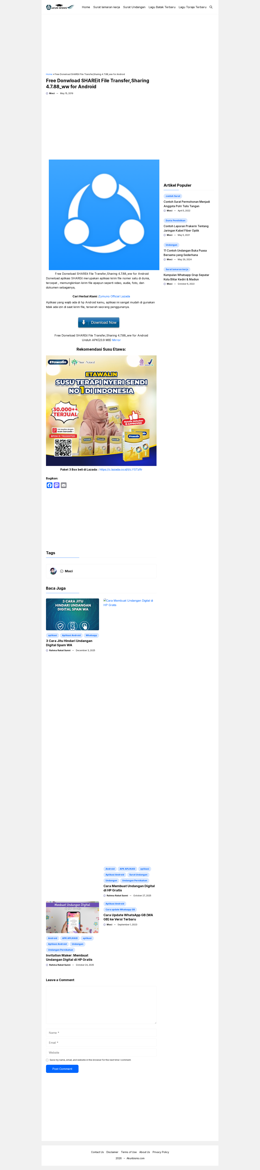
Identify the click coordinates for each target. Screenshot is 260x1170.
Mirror (116, 340)
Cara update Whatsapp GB (120, 909)
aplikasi (52, 635)
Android (110, 869)
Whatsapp (91, 635)
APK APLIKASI (127, 869)
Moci (52, 93)
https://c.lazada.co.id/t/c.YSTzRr (120, 469)
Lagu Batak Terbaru (162, 7)
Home (86, 7)
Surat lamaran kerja (106, 7)
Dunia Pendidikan (175, 220)
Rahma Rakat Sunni (60, 650)
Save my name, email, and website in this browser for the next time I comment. (90, 1060)
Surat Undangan (134, 7)
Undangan (111, 880)
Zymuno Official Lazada (114, 296)
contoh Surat (173, 196)
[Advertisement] (130, 43)
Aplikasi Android (71, 635)
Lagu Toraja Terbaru (192, 7)
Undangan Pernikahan (134, 880)
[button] (211, 7)
